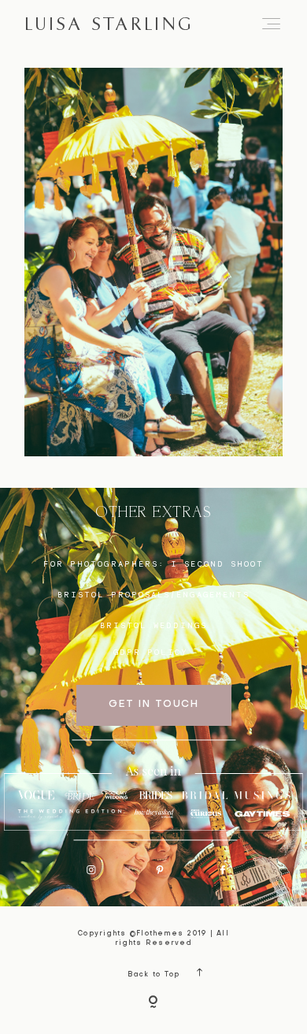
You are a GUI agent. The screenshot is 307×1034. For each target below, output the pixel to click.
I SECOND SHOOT (217, 563)
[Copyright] (153, 1003)
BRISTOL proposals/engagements (153, 594)
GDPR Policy (150, 651)
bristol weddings (153, 625)
